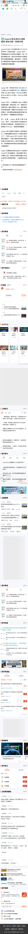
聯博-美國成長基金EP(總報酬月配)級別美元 (11, 684)
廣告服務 (7, 929)
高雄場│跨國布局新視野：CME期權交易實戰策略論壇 (16, 262)
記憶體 (7, 777)
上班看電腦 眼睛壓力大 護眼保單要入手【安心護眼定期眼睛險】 (14, 334)
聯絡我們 (21, 929)
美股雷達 (9, 501)
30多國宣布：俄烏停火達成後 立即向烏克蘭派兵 (14, 353)
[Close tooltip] (23, 12)
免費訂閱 (24, 906)
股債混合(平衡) (9, 710)
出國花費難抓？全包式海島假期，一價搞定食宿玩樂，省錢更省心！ (23, 353)
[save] (20, 9)
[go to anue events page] (21, 5)
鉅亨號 (14, 926)
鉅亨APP (9, 926)
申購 (25, 694)
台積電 (7, 781)
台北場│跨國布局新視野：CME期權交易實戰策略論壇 (16, 248)
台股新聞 (9, 34)
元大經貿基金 (4, 700)
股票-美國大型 (9, 688)
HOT (7, 240)
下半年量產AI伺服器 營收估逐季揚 (11, 217)
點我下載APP (19, 170)
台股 (4, 34)
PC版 (4, 926)
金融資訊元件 (14, 929)
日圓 (25, 88)
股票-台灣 (8, 696)
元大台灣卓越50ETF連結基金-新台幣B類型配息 (12, 693)
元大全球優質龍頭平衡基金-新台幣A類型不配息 (12, 707)
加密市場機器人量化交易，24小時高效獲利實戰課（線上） (16, 255)
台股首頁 (18, 204)
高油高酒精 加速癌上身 (4, 353)
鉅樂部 (18, 926)
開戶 (25, 686)
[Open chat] (25, 9)
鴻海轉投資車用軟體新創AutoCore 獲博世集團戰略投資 (11, 308)
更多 (25, 412)
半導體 (7, 786)
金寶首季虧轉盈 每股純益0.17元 (12, 315)
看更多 (24, 231)
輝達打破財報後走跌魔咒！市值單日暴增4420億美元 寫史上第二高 (23, 334)
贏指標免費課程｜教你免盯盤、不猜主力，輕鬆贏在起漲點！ (16, 241)
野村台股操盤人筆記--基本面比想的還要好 (4, 334)
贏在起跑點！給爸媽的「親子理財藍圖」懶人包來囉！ (14, 201)
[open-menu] (1, 5)
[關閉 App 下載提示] (1, 2)
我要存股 (24, 204)
